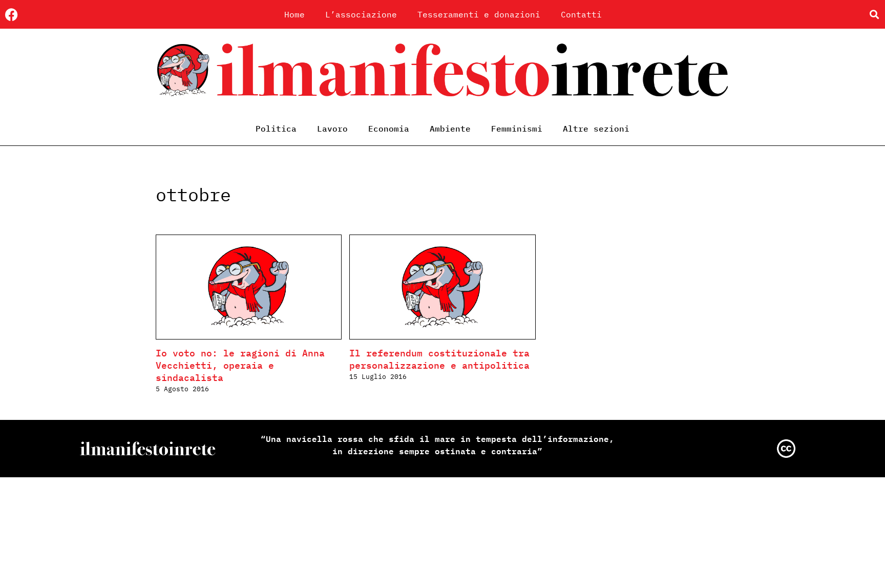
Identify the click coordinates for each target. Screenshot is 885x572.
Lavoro (332, 128)
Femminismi (516, 128)
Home (294, 14)
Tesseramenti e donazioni (478, 14)
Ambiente (450, 128)
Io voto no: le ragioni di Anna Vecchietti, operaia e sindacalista (240, 365)
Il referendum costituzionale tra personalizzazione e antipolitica (439, 359)
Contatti (581, 14)
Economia (388, 128)
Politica (276, 128)
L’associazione (361, 14)
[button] (874, 14)
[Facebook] (11, 15)
